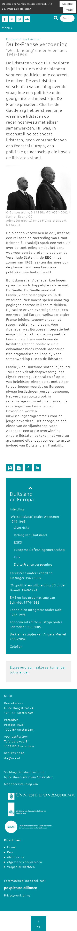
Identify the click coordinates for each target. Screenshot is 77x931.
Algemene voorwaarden (24, 862)
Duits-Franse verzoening (33, 564)
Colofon (16, 646)
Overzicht (21, 527)
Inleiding (17, 509)
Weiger (70, 9)
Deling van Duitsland (30, 535)
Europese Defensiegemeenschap (39, 549)
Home (11, 847)
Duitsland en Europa (22, 39)
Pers (10, 852)
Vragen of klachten (21, 867)
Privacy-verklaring (17, 895)
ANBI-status (15, 857)
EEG (17, 557)
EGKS (18, 542)
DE (11, 696)
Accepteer (68, 3)
